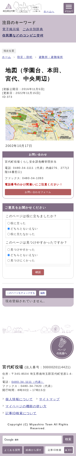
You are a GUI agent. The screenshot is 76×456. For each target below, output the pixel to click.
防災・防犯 (25, 57)
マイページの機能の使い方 (26, 406)
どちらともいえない (24, 228)
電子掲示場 (10, 29)
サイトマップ (49, 399)
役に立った (18, 223)
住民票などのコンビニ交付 (22, 35)
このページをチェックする (21, 293)
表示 (70, 450)
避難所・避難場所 (51, 57)
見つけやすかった (23, 249)
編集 (42, 293)
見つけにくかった (23, 260)
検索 (68, 439)
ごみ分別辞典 (33, 29)
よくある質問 (12, 450)
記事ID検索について (21, 413)
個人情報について (19, 399)
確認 (38, 272)
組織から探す (34, 450)
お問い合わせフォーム (38, 192)
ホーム (6, 57)
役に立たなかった (23, 234)
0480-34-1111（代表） (27, 381)
